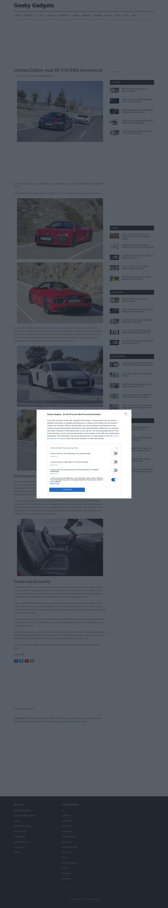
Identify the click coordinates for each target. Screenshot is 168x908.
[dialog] (84, 454)
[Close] (126, 414)
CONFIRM (67, 490)
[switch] (114, 453)
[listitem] (84, 448)
